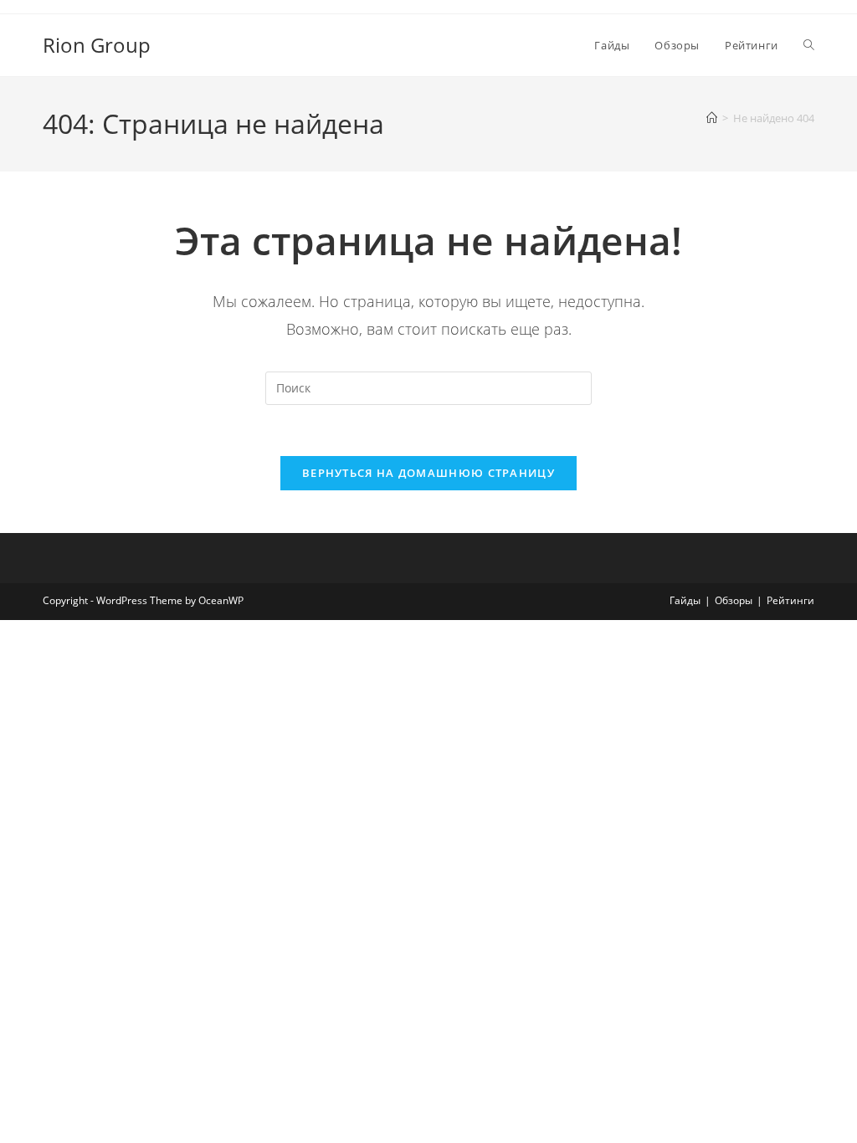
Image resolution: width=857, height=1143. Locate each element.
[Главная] (711, 118)
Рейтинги (790, 600)
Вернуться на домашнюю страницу (428, 472)
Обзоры (733, 600)
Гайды (685, 600)
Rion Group (97, 45)
